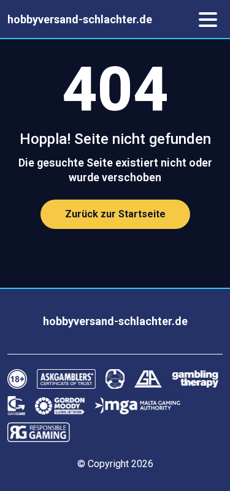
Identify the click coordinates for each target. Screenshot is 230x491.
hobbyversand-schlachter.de (79, 19)
